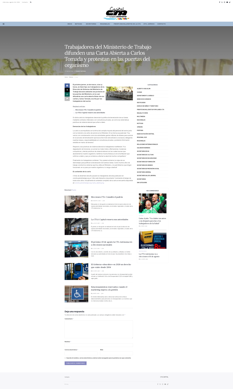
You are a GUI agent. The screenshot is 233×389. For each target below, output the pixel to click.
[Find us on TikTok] (229, 2)
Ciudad (77, 71)
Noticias (78, 24)
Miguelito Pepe (142, 113)
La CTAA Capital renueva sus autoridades (90, 112)
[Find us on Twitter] (222, 2)
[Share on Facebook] (67, 85)
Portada (140, 130)
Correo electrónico (71, 350)
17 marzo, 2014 (69, 71)
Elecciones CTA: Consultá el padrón (88, 110)
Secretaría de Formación (146, 161)
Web (101, 350)
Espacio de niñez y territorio (147, 106)
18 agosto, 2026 (96, 200)
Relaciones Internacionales (147, 144)
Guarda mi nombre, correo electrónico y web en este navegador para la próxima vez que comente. (98, 358)
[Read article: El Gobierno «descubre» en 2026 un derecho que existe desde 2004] (76, 271)
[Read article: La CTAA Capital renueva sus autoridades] (76, 226)
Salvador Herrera (143, 148)
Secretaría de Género (145, 165)
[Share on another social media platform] (67, 99)
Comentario (69, 319)
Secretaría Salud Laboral (146, 175)
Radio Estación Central (145, 134)
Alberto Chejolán (143, 88)
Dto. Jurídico (149, 24)
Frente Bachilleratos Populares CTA (150, 109)
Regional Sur (142, 137)
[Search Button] (30, 2)
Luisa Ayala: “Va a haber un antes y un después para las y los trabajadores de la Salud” (152, 221)
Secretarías (91, 24)
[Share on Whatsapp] (67, 94)
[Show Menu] (3, 24)
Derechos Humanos (144, 99)
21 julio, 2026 (95, 248)
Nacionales (141, 120)
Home (66, 77)
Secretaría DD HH (143, 151)
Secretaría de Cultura (145, 154)
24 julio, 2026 (95, 223)
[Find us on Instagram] (224, 2)
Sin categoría (142, 182)
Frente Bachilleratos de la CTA (127, 24)
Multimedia (141, 116)
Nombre (68, 341)
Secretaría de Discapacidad (147, 158)
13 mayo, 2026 (95, 293)
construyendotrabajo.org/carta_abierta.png (89, 183)
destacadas (141, 102)
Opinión (140, 127)
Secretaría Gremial (144, 172)
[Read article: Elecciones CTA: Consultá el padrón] (76, 204)
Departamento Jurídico (145, 95)
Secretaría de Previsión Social (148, 168)
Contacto (25, 2)
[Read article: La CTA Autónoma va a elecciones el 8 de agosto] (152, 239)
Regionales (105, 24)
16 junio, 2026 (96, 271)
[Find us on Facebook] (219, 2)
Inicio (69, 24)
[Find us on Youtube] (227, 2)
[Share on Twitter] (67, 90)
